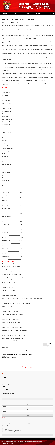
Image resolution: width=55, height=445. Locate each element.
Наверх (27, 438)
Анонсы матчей (5, 384)
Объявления (5, 383)
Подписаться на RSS (8, 373)
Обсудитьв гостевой (50, 344)
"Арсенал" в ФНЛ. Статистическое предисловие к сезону (14, 360)
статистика (6, 347)
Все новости (4, 380)
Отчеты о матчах (5, 381)
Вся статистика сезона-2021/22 (9, 357)
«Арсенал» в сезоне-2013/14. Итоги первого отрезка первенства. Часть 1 (18, 354)
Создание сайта (4, 443)
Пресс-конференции (6, 387)
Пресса (3, 386)
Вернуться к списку (28, 367)
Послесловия (5, 389)
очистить (3, 417)
